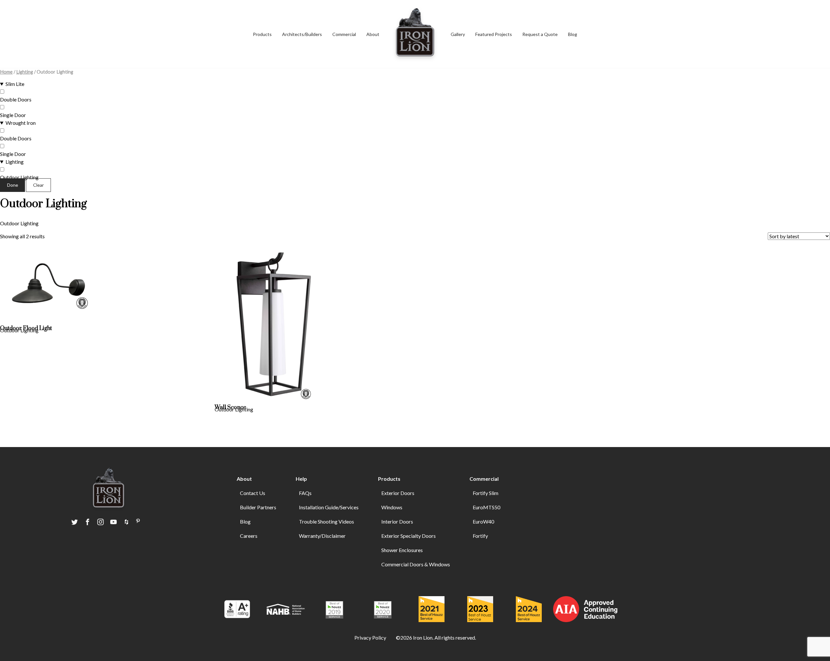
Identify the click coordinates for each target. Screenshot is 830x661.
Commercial (344, 34)
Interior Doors (397, 521)
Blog (572, 34)
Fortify (480, 536)
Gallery (458, 34)
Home (6, 72)
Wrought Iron (21, 123)
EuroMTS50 (486, 507)
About (372, 34)
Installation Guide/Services (329, 507)
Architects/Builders (302, 34)
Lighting (24, 72)
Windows (391, 507)
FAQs (305, 493)
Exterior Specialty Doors (408, 536)
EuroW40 (483, 521)
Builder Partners (258, 507)
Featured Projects (493, 34)
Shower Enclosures (402, 550)
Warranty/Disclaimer (322, 536)
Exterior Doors (397, 493)
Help (301, 479)
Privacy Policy (370, 637)
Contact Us (252, 493)
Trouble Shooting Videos (326, 521)
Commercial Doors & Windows (415, 564)
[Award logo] (237, 610)
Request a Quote (540, 34)
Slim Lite (15, 84)
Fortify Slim (485, 493)
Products (389, 479)
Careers (248, 536)
